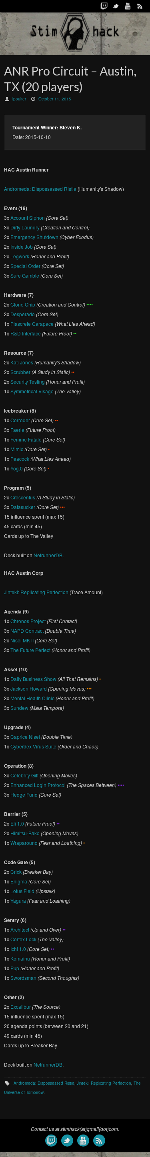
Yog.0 (16, 468)
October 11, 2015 (54, 99)
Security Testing (27, 381)
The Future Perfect (30, 649)
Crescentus (22, 497)
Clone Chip (22, 304)
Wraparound (24, 842)
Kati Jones (21, 362)
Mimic (16, 449)
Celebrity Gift (24, 775)
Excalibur (20, 1006)
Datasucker (22, 506)
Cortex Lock (23, 939)
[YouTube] (128, 6)
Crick (16, 871)
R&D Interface (25, 333)
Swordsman (23, 977)
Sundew (19, 707)
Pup (14, 968)
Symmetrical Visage (32, 391)
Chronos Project (28, 620)
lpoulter (19, 99)
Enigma (18, 881)
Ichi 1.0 (18, 948)
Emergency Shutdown (34, 236)
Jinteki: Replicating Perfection (36, 592)
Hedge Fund (24, 794)
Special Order (25, 265)
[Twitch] (104, 6)
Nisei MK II (22, 640)
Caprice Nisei (25, 736)
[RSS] (140, 6)
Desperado (22, 314)
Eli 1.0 (17, 823)
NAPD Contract (27, 630)
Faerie (17, 429)
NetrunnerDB (48, 555)
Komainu (20, 958)
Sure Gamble (24, 275)
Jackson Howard (28, 688)
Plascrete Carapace (32, 323)
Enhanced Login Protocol (38, 784)
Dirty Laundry (25, 227)
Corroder (20, 420)
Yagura (18, 900)
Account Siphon (27, 217)
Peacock (19, 458)
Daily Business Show (33, 678)
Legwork (19, 256)
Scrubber (20, 371)
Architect (19, 929)
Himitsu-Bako (25, 833)
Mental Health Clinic (32, 698)
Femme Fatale (26, 439)
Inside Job (21, 246)
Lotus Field (22, 890)
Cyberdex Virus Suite (33, 746)
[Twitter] (116, 6)
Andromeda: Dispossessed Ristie (40, 188)
